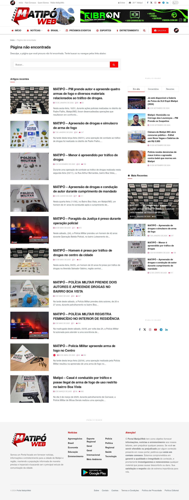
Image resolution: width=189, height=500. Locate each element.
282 (84, 355)
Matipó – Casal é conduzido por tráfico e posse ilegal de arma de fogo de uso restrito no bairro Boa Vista (85, 382)
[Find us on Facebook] (147, 2)
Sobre (96, 490)
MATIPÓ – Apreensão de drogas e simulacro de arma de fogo (85, 125)
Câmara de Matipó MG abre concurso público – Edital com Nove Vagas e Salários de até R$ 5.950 (163, 136)
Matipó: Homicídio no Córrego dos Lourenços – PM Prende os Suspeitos (163, 118)
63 (82, 102)
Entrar (122, 2)
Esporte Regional (91, 440)
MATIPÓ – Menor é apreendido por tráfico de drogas (85, 157)
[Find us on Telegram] (163, 2)
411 (81, 196)
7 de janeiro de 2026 (63, 132)
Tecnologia (111, 456)
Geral (89, 445)
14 (76, 391)
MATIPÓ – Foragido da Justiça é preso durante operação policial (87, 220)
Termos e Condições (130, 490)
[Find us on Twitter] (151, 2)
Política (109, 442)
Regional (109, 447)
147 (82, 132)
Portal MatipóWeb (24, 490)
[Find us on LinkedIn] (167, 2)
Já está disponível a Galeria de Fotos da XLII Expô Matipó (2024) (163, 101)
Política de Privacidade (152, 490)
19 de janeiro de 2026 (64, 102)
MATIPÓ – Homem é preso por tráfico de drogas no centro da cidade (82, 252)
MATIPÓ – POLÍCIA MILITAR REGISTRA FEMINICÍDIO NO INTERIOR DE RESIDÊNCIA (86, 316)
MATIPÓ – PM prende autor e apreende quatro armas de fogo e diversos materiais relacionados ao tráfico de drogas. (86, 93)
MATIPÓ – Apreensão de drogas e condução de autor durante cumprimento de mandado (85, 189)
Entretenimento (129, 30)
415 (80, 227)
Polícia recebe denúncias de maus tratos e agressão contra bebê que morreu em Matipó (162, 156)
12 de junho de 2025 (63, 196)
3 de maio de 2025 (62, 296)
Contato (105, 490)
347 (79, 296)
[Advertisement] (153, 56)
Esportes (105, 30)
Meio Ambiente (94, 459)
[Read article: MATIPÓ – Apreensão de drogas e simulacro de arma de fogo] (29, 134)
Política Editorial (172, 490)
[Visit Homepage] (43, 15)
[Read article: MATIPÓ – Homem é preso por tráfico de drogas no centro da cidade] (29, 261)
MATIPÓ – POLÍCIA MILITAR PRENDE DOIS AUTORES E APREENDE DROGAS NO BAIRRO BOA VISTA (85, 287)
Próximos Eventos (80, 30)
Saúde (108, 451)
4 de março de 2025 (63, 391)
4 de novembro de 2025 (64, 164)
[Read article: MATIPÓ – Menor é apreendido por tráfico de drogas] (29, 166)
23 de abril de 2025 (66, 355)
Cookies (114, 490)
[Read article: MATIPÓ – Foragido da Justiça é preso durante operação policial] (29, 230)
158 (84, 164)
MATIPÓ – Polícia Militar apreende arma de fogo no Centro (84, 348)
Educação (73, 451)
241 (80, 259)
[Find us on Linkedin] (166, 329)
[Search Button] (144, 30)
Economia (73, 447)
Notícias (35, 30)
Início (21, 2)
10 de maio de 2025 (62, 259)
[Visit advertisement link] (134, 16)
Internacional (93, 454)
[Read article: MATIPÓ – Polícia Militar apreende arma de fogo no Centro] (29, 357)
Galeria (161, 30)
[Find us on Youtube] (155, 329)
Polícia (108, 438)
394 (79, 323)
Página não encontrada (26, 40)
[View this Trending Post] (54, 355)
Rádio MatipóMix (57, 2)
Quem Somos (43, 2)
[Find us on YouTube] (159, 2)
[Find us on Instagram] (155, 2)
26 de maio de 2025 (62, 227)
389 (81, 391)
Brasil (54, 30)
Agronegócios (75, 438)
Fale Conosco (30, 2)
